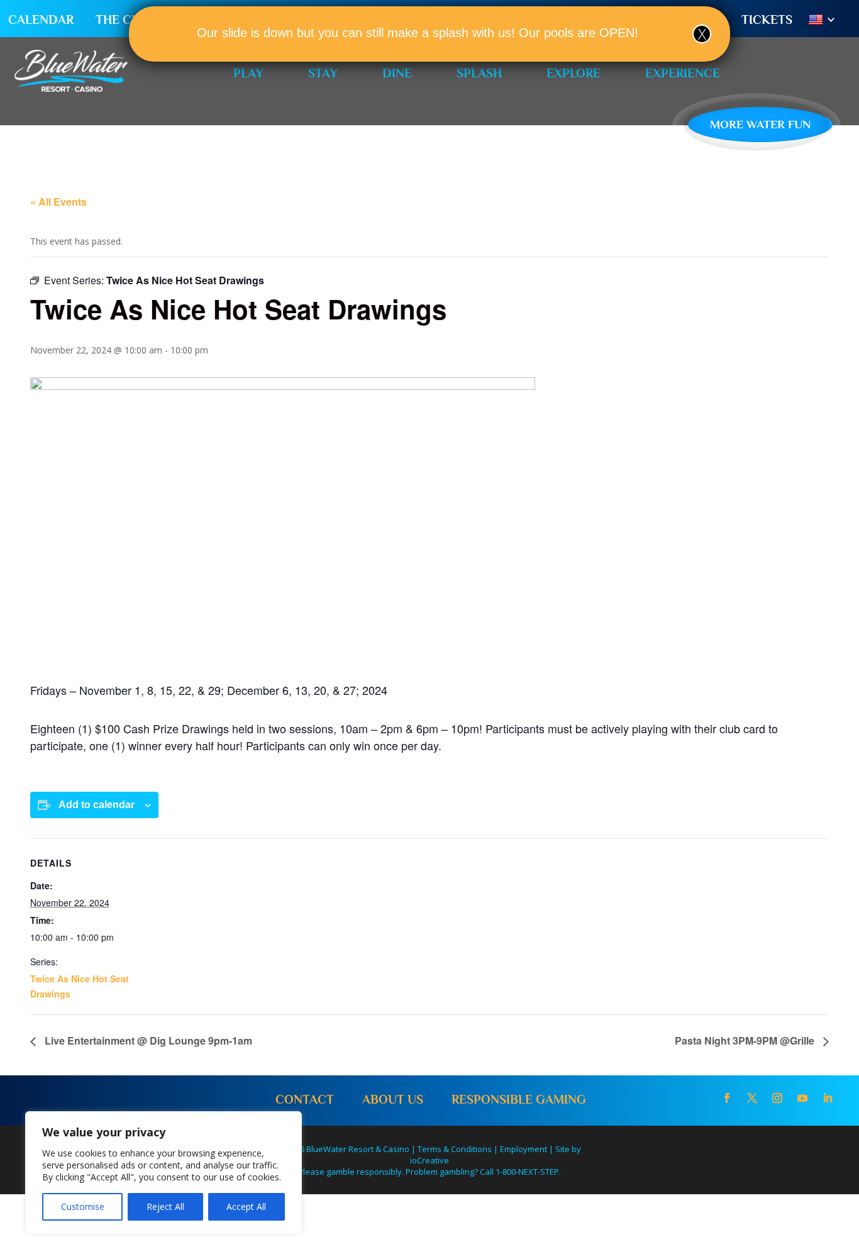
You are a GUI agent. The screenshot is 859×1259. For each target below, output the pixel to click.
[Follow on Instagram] (777, 1098)
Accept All (246, 1206)
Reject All (165, 1206)
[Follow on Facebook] (727, 1098)
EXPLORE (573, 73)
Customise (82, 1206)
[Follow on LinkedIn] (827, 1098)
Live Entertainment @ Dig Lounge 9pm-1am (147, 1040)
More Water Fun (760, 124)
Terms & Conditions (455, 1149)
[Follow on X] (752, 1098)
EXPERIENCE (682, 73)
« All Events (58, 201)
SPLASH (479, 73)
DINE (397, 73)
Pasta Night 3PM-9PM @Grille (746, 1040)
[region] (163, 1172)
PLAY (248, 73)
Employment (523, 1149)
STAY (323, 73)
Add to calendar (96, 804)
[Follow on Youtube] (802, 1098)
